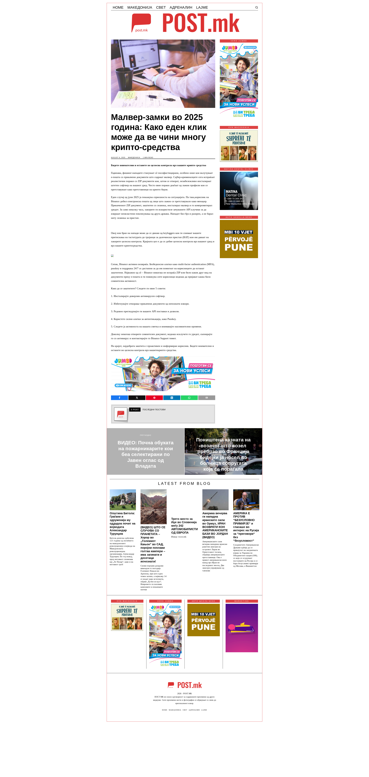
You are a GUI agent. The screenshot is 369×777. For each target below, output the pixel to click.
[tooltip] (119, 397)
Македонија (134, 157)
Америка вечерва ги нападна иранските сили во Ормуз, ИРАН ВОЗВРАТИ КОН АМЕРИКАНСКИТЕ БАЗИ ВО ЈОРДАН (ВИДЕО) (215, 525)
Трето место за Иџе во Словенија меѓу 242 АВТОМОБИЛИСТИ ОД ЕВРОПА (184, 525)
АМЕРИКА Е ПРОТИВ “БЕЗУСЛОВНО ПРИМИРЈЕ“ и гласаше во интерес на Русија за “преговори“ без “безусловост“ (246, 527)
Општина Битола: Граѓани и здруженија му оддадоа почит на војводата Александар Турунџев (122, 523)
